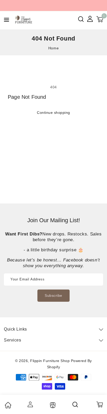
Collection (52, 405)
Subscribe (53, 295)
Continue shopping (53, 112)
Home (53, 48)
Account (30, 404)
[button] (6, 20)
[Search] (75, 404)
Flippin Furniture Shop (50, 361)
